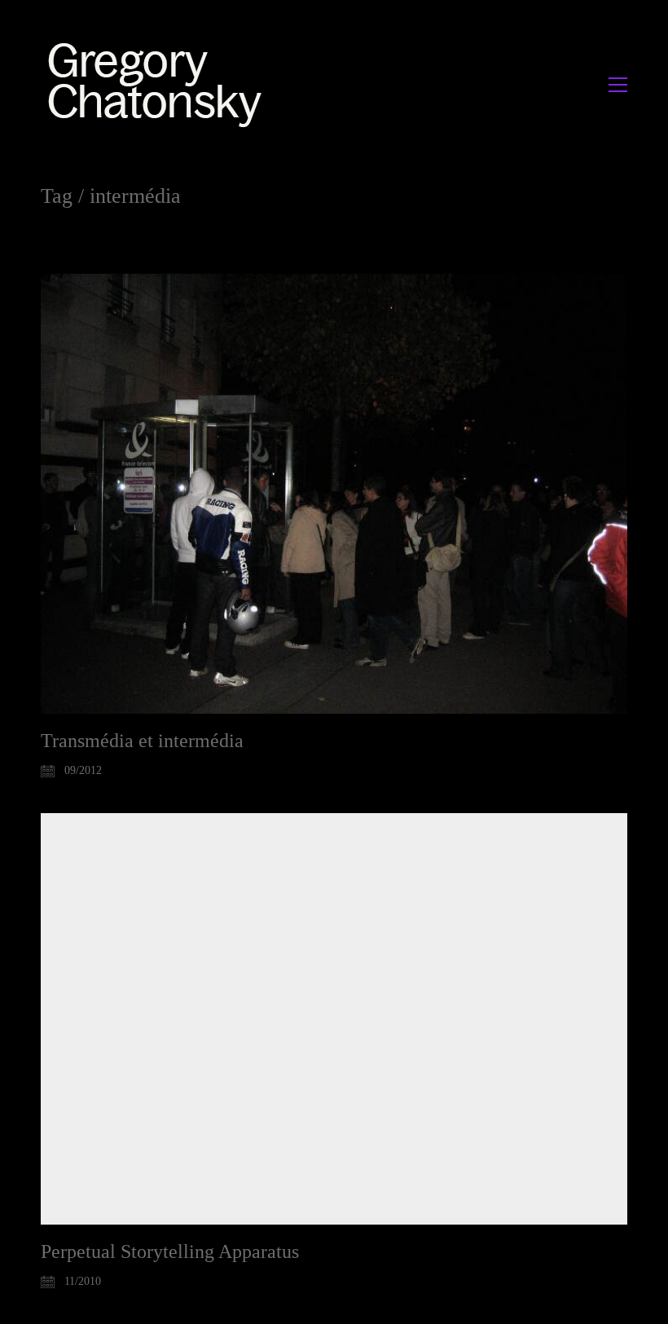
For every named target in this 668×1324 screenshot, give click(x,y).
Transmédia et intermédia (142, 740)
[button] (618, 84)
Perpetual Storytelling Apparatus (170, 1251)
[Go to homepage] (159, 84)
